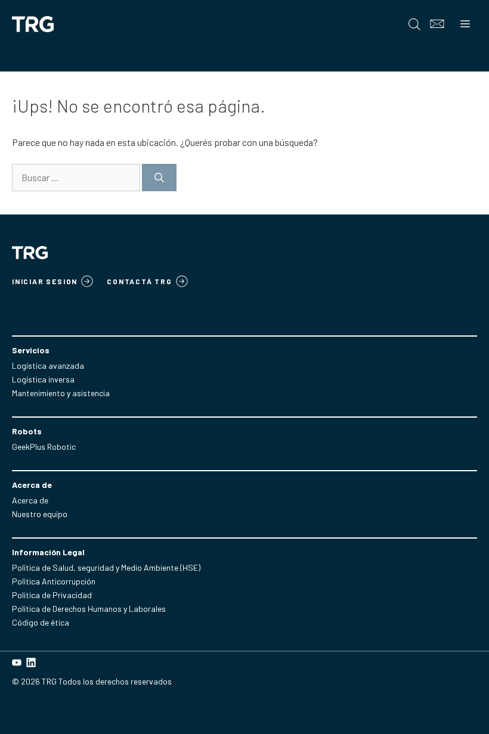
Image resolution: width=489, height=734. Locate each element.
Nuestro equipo (39, 514)
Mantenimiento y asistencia (61, 393)
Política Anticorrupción (53, 581)
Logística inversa (43, 379)
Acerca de (30, 500)
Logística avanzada (48, 365)
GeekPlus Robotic (44, 446)
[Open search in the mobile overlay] (414, 24)
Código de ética (40, 622)
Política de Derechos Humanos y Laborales (89, 609)
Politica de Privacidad (52, 595)
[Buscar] (159, 177)
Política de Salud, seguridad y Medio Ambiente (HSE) (106, 567)
